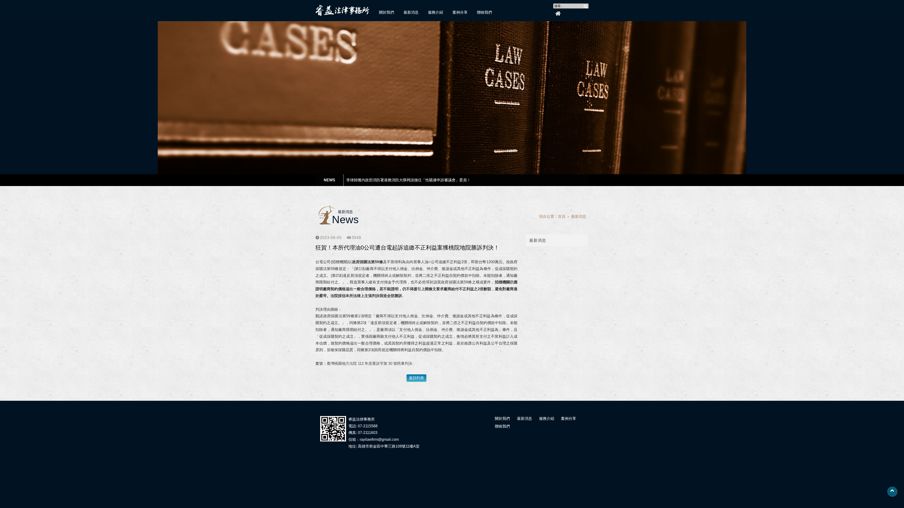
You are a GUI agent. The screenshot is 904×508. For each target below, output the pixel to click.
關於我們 (386, 12)
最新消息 (411, 12)
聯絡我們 (484, 12)
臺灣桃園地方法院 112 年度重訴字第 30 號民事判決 (369, 363)
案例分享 (460, 12)
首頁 (561, 216)
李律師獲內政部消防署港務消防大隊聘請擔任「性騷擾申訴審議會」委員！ (408, 180)
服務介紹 (435, 12)
